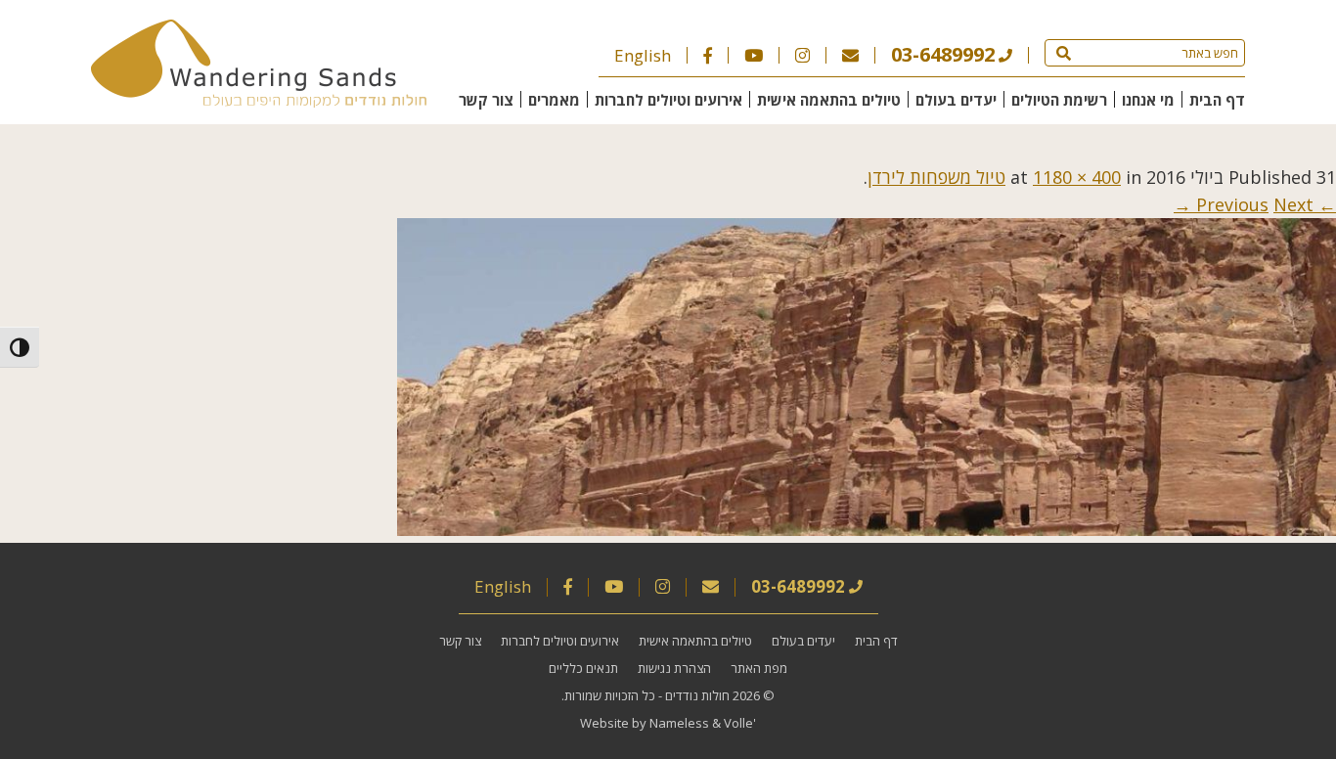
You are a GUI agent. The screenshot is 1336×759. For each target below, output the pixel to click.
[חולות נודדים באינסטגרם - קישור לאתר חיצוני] (802, 55)
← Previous (1266, 204)
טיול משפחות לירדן (936, 177)
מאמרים (554, 100)
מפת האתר (759, 668)
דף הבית (1217, 100)
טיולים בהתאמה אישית (829, 100)
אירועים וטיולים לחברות (668, 100)
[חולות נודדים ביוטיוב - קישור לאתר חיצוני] (753, 55)
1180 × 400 (1077, 177)
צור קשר (486, 100)
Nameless (679, 723)
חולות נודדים (697, 695)
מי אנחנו (1148, 100)
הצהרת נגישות (674, 668)
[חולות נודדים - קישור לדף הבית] (258, 100)
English (642, 55)
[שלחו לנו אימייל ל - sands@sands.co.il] (850, 55)
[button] (1063, 53)
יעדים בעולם (956, 100)
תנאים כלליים (583, 668)
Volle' (740, 723)
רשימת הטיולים (1059, 100)
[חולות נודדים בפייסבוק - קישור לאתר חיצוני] (707, 55)
